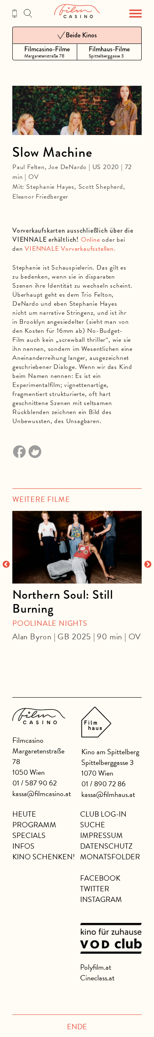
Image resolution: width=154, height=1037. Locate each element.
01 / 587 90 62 (34, 782)
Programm (34, 824)
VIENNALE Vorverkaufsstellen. (70, 249)
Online (90, 240)
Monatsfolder (110, 856)
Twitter (94, 888)
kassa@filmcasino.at (41, 793)
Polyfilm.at (95, 967)
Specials (29, 835)
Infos (23, 846)
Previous (6, 565)
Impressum (101, 835)
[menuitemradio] (44, 51)
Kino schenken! (43, 856)
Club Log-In (103, 814)
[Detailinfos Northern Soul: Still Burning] (77, 547)
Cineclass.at (97, 977)
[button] (135, 13)
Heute (24, 814)
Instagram (101, 899)
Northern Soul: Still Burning (62, 602)
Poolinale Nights (49, 623)
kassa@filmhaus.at (108, 794)
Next (148, 565)
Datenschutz (106, 846)
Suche (92, 824)
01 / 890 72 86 (103, 783)
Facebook (100, 878)
